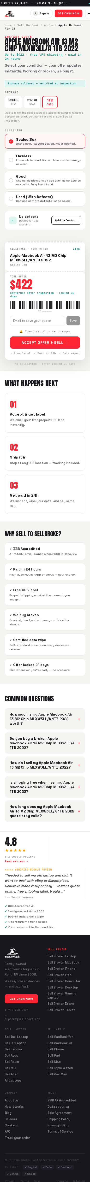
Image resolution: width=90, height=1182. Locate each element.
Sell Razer (12, 1062)
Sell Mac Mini (57, 1074)
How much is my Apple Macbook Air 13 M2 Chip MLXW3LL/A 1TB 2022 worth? (45, 719)
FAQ (7, 1131)
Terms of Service (60, 1131)
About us (11, 1100)
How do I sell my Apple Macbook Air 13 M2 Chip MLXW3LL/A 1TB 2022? (45, 765)
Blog (8, 1113)
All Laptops (13, 1080)
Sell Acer (11, 1074)
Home (8, 25)
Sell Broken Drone (61, 1004)
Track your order (17, 1138)
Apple (48, 25)
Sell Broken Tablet (61, 1010)
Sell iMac (54, 1062)
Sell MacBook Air (60, 1043)
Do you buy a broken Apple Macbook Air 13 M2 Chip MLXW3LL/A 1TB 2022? (45, 743)
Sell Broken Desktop (63, 987)
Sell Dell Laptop (16, 1037)
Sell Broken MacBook (63, 962)
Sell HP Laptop (15, 1043)
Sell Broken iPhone (61, 969)
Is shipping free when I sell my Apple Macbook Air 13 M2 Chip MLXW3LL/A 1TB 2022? (45, 787)
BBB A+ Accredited (62, 1100)
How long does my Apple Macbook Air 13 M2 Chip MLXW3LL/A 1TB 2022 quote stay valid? (45, 811)
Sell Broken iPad (60, 975)
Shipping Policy (59, 1119)
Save (73, 321)
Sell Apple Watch (60, 1068)
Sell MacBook (28, 25)
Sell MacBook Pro (60, 1037)
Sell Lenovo (13, 1049)
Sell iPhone (56, 1049)
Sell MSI (10, 1068)
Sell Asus (11, 1055)
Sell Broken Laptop (62, 956)
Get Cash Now (68, 13)
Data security (58, 1107)
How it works (14, 1107)
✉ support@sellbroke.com (22, 1017)
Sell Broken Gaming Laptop (62, 996)
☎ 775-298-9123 (16, 1010)
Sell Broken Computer (64, 981)
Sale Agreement (60, 1113)
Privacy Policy (58, 1125)
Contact (11, 1125)
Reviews (11, 1119)
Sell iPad (54, 1055)
